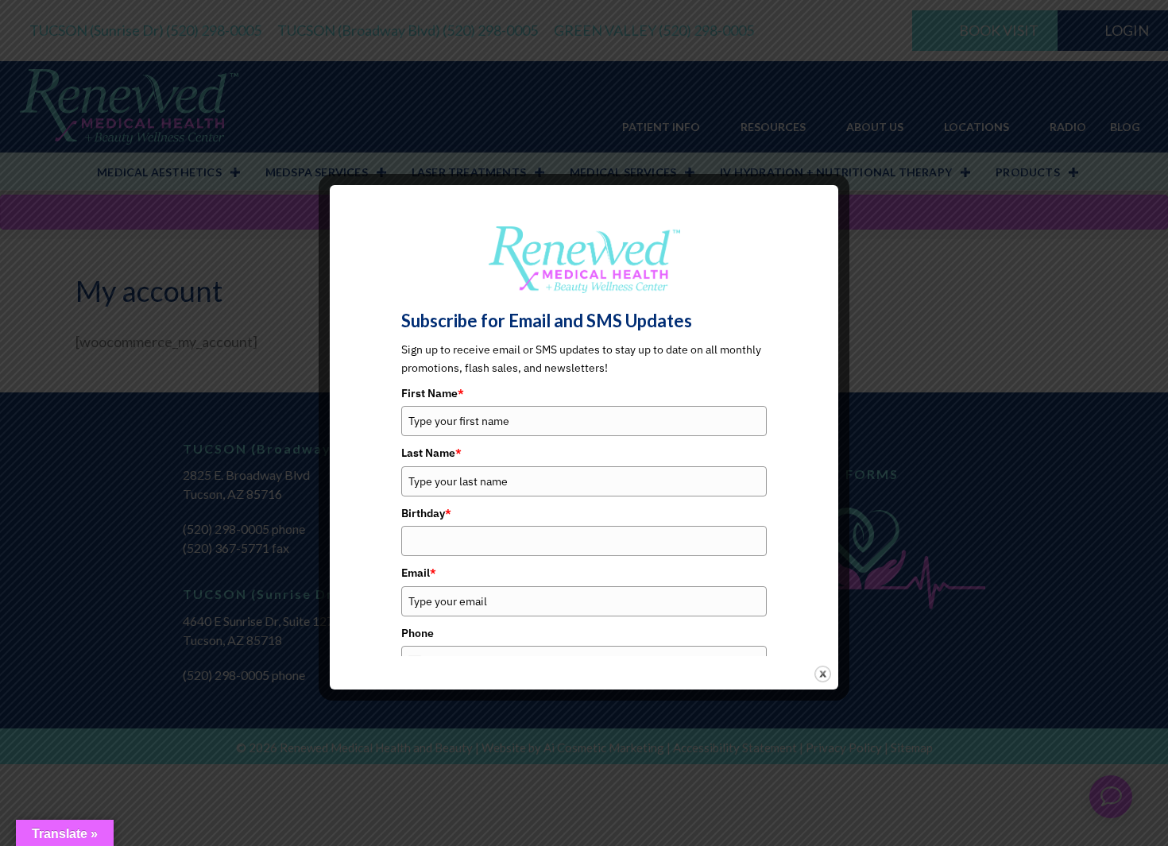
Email (418, 573)
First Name (432, 393)
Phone (417, 633)
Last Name (431, 453)
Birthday (426, 513)
